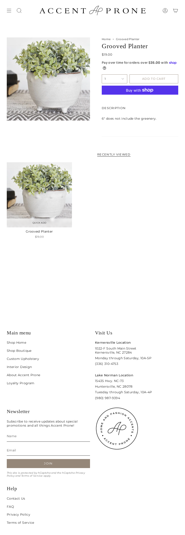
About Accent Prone (23, 375)
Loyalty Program (20, 383)
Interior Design (19, 367)
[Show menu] (9, 10)
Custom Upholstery (23, 359)
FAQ (10, 507)
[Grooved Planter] (39, 194)
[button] (19, 10)
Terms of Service (32, 475)
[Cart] (175, 10)
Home (106, 39)
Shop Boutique (19, 351)
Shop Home (16, 343)
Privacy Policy (18, 514)
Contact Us (16, 498)
